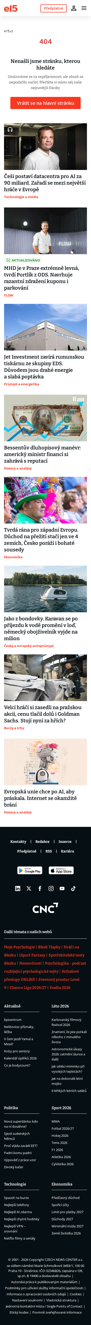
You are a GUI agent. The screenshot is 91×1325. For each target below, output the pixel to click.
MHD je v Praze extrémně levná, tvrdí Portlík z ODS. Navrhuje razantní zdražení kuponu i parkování (41, 278)
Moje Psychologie (19, 947)
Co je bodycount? (17, 1065)
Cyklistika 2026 (63, 1164)
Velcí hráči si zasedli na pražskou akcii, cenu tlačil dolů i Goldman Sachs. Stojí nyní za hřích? (43, 714)
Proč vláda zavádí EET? (21, 1145)
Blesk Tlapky (49, 947)
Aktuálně (12, 1006)
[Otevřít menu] (84, 8)
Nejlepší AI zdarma (18, 1212)
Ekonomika (62, 1184)
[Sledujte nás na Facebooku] (40, 888)
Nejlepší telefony (16, 1204)
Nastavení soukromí (27, 1300)
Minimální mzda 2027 (67, 1226)
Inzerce (65, 842)
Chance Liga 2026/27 (28, 987)
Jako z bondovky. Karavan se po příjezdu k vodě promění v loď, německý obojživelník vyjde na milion (41, 628)
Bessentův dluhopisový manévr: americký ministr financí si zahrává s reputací (42, 454)
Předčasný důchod (66, 1197)
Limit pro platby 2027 (67, 1212)
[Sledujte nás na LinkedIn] (18, 888)
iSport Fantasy (32, 955)
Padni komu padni (18, 1152)
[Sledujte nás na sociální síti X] (29, 888)
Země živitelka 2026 (66, 1233)
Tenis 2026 (59, 1142)
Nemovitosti (30, 963)
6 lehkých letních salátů (69, 1090)
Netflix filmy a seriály (19, 1238)
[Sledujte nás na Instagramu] (51, 888)
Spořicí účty (60, 1204)
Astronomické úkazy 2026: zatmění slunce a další (68, 1054)
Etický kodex (19, 1312)
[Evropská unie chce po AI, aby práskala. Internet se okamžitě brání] (45, 762)
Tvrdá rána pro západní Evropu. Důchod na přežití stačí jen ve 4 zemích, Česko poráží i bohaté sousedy (41, 540)
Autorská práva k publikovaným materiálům (44, 1282)
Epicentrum (12, 1019)
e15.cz (8, 31)
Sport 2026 (61, 1108)
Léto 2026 (60, 1006)
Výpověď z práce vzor (20, 1160)
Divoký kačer (13, 1167)
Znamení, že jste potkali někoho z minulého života (69, 1037)
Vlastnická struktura (61, 1300)
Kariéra (67, 851)
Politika (11, 1108)
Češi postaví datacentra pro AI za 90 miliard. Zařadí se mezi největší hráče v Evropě (45, 183)
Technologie (15, 1184)
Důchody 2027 (62, 1219)
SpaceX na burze (16, 1197)
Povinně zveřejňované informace (57, 1312)
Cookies (76, 1294)
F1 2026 (57, 1149)
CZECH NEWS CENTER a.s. (64, 1259)
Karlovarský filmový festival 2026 (66, 1022)
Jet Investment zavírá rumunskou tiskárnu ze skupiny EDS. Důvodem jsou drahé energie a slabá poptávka (44, 367)
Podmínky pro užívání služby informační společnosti (44, 1288)
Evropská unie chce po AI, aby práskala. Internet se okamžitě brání (40, 798)
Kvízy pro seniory (17, 1051)
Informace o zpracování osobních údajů (36, 1294)
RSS (49, 851)
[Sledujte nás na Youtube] (62, 888)
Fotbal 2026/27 (63, 1128)
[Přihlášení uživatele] (74, 8)
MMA (56, 1121)
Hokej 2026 (60, 1135)
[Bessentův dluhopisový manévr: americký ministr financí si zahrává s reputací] (45, 418)
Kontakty (18, 842)
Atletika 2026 (61, 1157)
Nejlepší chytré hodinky (21, 1219)
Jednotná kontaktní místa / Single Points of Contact (44, 1306)
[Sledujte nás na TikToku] (73, 888)
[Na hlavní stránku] (10, 8)
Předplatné (26, 851)
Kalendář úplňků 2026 (20, 1058)
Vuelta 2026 (60, 987)
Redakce (42, 842)
